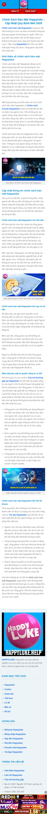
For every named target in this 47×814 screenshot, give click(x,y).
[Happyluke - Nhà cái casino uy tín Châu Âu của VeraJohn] (23, 4)
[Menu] (4, 4)
